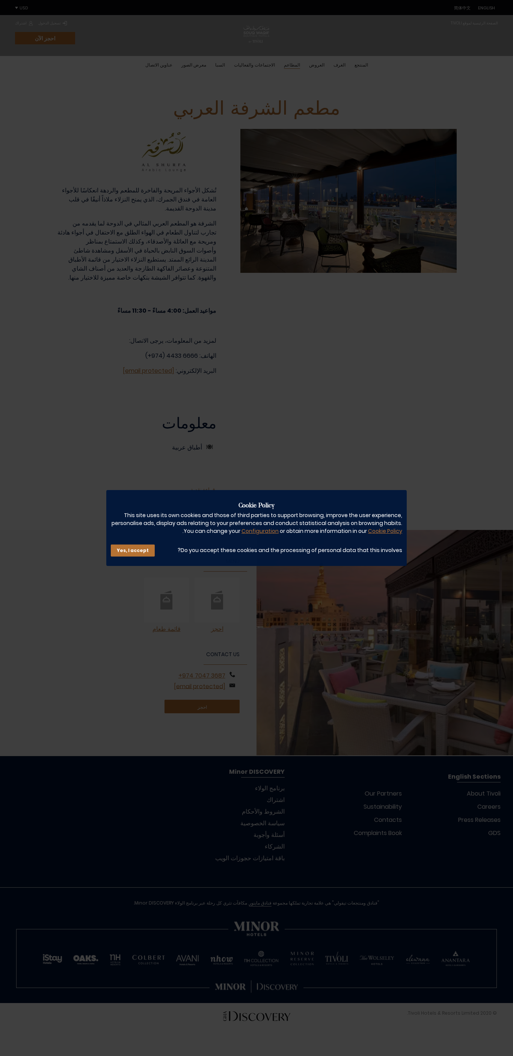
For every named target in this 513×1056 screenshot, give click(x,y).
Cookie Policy (385, 531)
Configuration (260, 531)
